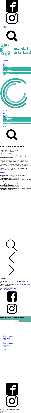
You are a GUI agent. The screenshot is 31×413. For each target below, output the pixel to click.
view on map (27, 284)
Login (4, 26)
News (4, 74)
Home (4, 335)
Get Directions (18, 284)
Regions (5, 66)
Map (4, 63)
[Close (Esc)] (5, 411)
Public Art (5, 61)
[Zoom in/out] (0, 411)
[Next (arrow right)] (2, 412)
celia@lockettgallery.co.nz (10, 288)
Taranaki (8, 68)
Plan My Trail (6, 71)
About (4, 75)
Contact (5, 339)
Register (5, 27)
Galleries (5, 60)
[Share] (3, 411)
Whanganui (9, 67)
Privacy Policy (6, 338)
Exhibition (8, 153)
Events (5, 64)
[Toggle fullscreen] (2, 411)
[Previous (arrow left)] (0, 412)
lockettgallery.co (9, 287)
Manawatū (9, 70)
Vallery (8, 73)
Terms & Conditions (8, 336)
